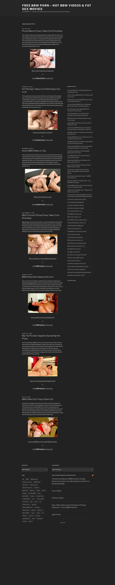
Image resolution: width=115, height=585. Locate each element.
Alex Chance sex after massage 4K (76, 269)
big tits (38, 490)
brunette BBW (32, 493)
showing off (40, 518)
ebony (35, 501)
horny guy (37, 507)
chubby (32, 496)
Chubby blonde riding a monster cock (76, 222)
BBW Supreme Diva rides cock (75, 240)
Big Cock (32, 490)
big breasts (25, 490)
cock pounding (40, 498)
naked (38, 513)
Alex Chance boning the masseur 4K (76, 263)
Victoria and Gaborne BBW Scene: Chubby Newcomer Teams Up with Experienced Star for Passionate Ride (70, 481)
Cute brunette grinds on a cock (75, 211)
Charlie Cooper (58, 498)
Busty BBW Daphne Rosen (74, 249)
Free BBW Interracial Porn (62, 522)
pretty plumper (26, 518)
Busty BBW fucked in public (74, 214)
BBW (27, 479)
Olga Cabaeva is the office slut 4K (75, 275)
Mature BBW (26, 513)
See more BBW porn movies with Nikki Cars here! (42, 441)
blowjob (24, 493)
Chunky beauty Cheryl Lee (73, 260)
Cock (33, 498)
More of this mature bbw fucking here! (43, 71)
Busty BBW (25, 496)
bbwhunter (25, 484)
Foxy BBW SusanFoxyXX (73, 252)
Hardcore (34, 504)
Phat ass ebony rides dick (73, 234)
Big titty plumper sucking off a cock (76, 246)
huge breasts (26, 510)
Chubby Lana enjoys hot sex (74, 228)
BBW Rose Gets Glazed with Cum (37, 277)
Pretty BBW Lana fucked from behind (76, 231)
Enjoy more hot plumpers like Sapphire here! (42, 381)
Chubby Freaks (40, 496)
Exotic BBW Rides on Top (34, 150)
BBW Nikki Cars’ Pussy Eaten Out (37, 399)
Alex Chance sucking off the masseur (76, 199)
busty (39, 493)
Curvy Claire (56, 491)
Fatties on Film (26, 504)
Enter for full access (42, 78)
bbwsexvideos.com (27, 487)
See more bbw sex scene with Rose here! (42, 317)
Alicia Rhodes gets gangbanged (75, 225)
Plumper (25, 515)
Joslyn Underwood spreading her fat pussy (77, 266)
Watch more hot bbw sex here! (42, 197)
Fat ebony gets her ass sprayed (75, 237)
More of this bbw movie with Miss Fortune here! (42, 258)
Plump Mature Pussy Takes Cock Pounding (42, 31)
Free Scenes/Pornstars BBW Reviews (64, 475)
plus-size (31, 515)
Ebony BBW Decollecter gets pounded (77, 219)
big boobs (36, 487)
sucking (24, 521)
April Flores (56, 515)
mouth (32, 513)
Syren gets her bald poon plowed (75, 205)
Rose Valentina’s (31, 283)
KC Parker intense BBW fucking (75, 257)
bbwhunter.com (34, 484)
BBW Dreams (34, 479)
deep (31, 501)
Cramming (25, 501)
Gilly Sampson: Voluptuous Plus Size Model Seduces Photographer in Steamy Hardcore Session (78, 171)
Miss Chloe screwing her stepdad (75, 208)
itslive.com (40, 510)
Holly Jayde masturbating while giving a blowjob (79, 272)
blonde (43, 490)
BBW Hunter (37, 482)
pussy (33, 518)
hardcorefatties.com (28, 507)
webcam (30, 521)
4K (23, 479)
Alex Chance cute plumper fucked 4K (76, 254)
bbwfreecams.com (27, 482)
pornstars (37, 515)
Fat (40, 501)
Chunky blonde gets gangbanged (75, 202)
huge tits (33, 510)
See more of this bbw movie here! (42, 132)
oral (43, 513)
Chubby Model (26, 498)
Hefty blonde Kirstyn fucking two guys (76, 243)
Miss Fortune (26, 222)
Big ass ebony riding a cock (74, 217)
